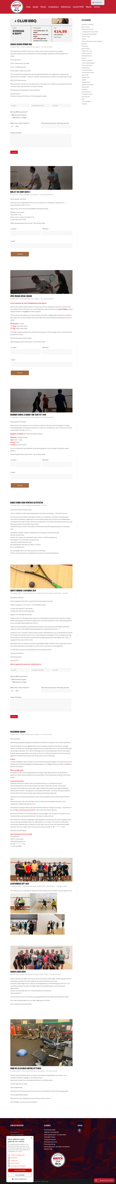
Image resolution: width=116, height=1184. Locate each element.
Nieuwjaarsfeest (87, 56)
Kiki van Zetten (48, 47)
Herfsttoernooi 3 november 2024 (23, 590)
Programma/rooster (88, 72)
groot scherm (86, 48)
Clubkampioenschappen (89, 34)
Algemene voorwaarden (51, 1132)
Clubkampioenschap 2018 (90, 31)
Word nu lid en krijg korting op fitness (25, 1068)
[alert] (20, 1159)
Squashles (85, 89)
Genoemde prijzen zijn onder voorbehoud (57, 1146)
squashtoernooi (57, 593)
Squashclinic (85, 87)
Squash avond (86, 82)
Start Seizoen (86, 96)
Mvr (46, 505)
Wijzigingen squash (17, 731)
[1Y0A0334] (41, 401)
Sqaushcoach (86, 77)
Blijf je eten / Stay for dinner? (20, 123)
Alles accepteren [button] (19, 1170)
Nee (17, 126)
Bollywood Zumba (87, 29)
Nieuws (42, 974)
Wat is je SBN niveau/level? (19, 112)
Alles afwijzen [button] (20, 1175)
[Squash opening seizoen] (41, 30)
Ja (12, 126)
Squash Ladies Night (18, 971)
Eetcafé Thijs (86, 36)
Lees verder (19, 1151)
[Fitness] (41, 1042)
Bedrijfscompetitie (87, 24)
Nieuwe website (87, 53)
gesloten (84, 44)
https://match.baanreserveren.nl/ (25, 810)
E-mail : (13, 241)
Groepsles (85, 46)
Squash (44, 886)
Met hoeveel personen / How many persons (55, 123)
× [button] (31, 1138)
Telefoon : (45, 229)
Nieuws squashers (87, 60)
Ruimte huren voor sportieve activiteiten (26, 502)
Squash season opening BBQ (21, 44)
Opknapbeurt (86, 68)
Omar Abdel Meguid (88, 63)
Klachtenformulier (49, 1130)
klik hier (68, 764)
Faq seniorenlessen (50, 1139)
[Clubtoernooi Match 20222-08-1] (41, 869)
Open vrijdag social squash (21, 296)
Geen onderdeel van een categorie (31, 47)
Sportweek (85, 75)
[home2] (41, 576)
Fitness (24, 1071)
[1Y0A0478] (41, 282)
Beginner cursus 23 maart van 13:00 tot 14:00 (28, 414)
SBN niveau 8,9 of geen (19, 115)
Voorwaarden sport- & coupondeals (55, 1134)
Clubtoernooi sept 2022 (19, 883)
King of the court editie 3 (20, 191)
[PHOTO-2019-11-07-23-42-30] (41, 957)
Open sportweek (87, 65)
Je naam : (14, 229)
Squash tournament (47, 593)
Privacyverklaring (49, 1144)
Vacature (84, 104)
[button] (20, 1179)
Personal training (87, 70)
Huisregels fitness (49, 1137)
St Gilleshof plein (87, 94)
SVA (83, 99)
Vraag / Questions (16, 133)
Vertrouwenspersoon (50, 1142)
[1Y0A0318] (41, 178)
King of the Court (87, 51)
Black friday (85, 27)
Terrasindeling (86, 101)
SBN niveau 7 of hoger (19, 117)
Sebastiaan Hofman (48, 194)
